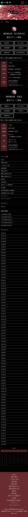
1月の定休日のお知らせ (6, 217)
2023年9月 (3, 261)
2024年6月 (3, 249)
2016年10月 (3, 444)
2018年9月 (3, 397)
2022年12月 (3, 285)
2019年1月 (3, 386)
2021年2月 (3, 338)
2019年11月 (3, 363)
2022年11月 (3, 288)
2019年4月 (3, 377)
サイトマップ (4, 196)
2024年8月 (3, 244)
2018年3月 (3, 413)
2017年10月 (3, 424)
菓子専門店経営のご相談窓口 (8, 190)
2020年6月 (3, 358)
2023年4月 (3, 274)
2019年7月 (3, 372)
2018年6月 (3, 405)
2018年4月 (3, 411)
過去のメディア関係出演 (7, 184)
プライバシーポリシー (6, 198)
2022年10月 (3, 291)
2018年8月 (3, 399)
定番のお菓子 (4, 171)
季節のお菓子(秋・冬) (6, 176)
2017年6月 (3, 436)
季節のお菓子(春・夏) (6, 173)
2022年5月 (3, 302)
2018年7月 (3, 402)
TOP (2, 22)
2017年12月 (3, 419)
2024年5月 (3, 252)
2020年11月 (3, 344)
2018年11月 (3, 391)
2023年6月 (3, 269)
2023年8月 (3, 263)
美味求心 (3, 179)
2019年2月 (3, 383)
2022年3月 (3, 308)
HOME (2, 159)
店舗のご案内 (4, 162)
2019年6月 (3, 374)
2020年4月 (3, 361)
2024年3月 (3, 258)
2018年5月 (3, 408)
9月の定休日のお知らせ (6, 225)
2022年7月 (3, 297)
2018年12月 (3, 388)
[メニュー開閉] (26, 2)
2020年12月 (3, 341)
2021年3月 (3, 335)
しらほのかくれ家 (5, 165)
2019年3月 (3, 380)
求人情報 (3, 187)
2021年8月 (3, 327)
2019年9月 (3, 366)
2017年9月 (3, 427)
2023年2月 (3, 280)
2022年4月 (3, 305)
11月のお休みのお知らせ (7, 222)
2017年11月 (3, 422)
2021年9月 (3, 324)
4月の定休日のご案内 (6, 214)
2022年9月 (3, 294)
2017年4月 (3, 441)
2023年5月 (3, 272)
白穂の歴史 (3, 182)
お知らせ (3, 206)
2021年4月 (3, 333)
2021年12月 (3, 316)
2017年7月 (3, 433)
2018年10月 (3, 394)
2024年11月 (3, 238)
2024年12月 (3, 235)
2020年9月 (3, 349)
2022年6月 (3, 299)
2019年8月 (3, 369)
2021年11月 (3, 319)
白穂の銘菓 (3, 168)
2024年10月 (3, 241)
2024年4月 (3, 255)
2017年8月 (3, 430)
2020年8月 (3, 352)
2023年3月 (3, 277)
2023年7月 (3, 266)
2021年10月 (3, 322)
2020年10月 (3, 347)
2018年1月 (3, 416)
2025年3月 (3, 233)
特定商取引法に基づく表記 (7, 193)
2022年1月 (3, 313)
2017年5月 (3, 438)
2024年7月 (3, 247)
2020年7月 (3, 355)
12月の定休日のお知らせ (7, 219)
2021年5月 (3, 330)
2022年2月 (3, 311)
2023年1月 (3, 283)
